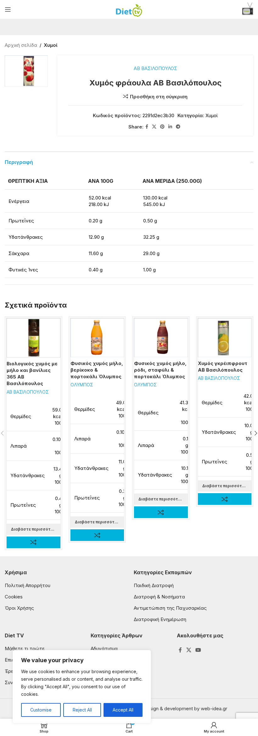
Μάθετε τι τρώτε (25, 648)
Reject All (82, 709)
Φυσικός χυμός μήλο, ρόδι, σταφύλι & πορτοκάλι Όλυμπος (160, 369)
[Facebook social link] (146, 127)
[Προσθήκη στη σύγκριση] (33, 542)
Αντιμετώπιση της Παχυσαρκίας (170, 608)
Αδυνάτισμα (104, 648)
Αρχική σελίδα (21, 45)
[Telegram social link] (178, 127)
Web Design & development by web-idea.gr (179, 708)
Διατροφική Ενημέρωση (160, 619)
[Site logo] (129, 9)
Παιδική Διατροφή (154, 585)
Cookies (14, 597)
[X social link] (154, 127)
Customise (41, 709)
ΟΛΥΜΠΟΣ (81, 384)
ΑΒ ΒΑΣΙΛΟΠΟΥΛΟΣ (155, 68)
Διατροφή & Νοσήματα (159, 597)
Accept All (123, 709)
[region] (82, 686)
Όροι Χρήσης (19, 608)
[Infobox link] (247, 10)
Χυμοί (50, 45)
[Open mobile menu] (8, 9)
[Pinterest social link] (162, 127)
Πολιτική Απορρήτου (27, 585)
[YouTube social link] (198, 650)
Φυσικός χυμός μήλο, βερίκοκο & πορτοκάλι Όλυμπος (96, 369)
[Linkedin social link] (170, 127)
